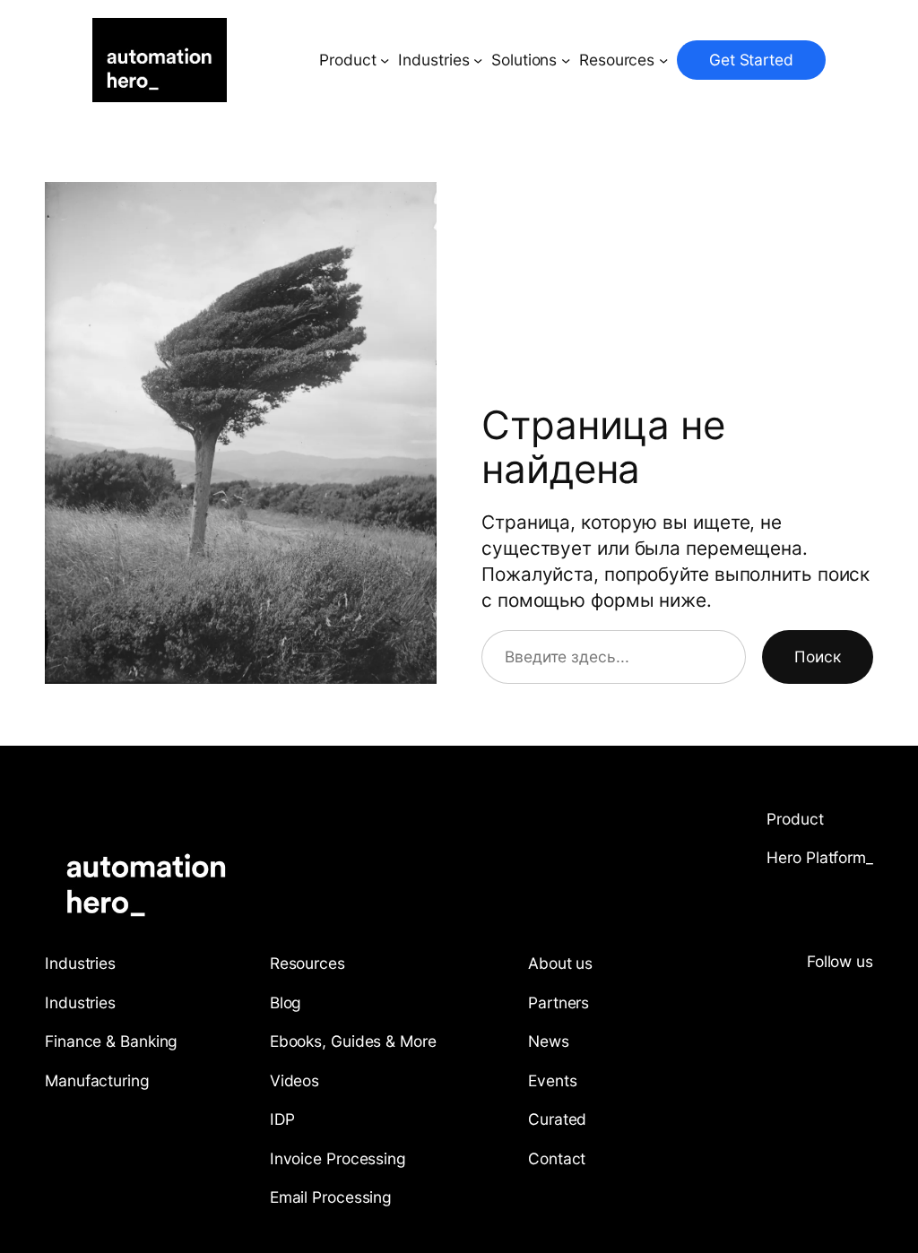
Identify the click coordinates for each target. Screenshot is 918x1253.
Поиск (817, 656)
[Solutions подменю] (565, 60)
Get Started (751, 59)
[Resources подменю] (663, 60)
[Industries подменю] (477, 60)
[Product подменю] (384, 60)
